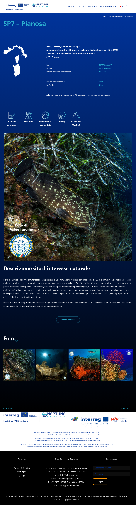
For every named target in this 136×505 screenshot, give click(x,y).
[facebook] (20, 476)
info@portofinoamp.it (69, 485)
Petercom (75, 500)
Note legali (21, 471)
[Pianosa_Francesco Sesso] (117, 365)
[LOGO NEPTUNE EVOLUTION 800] (34, 413)
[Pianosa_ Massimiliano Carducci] (51, 365)
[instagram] (24, 476)
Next (123, 408)
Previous (10, 408)
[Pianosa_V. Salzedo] (84, 365)
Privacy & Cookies (22, 468)
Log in (100, 481)
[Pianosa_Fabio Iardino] (19, 365)
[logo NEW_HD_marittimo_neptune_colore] (99, 415)
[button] (127, 6)
